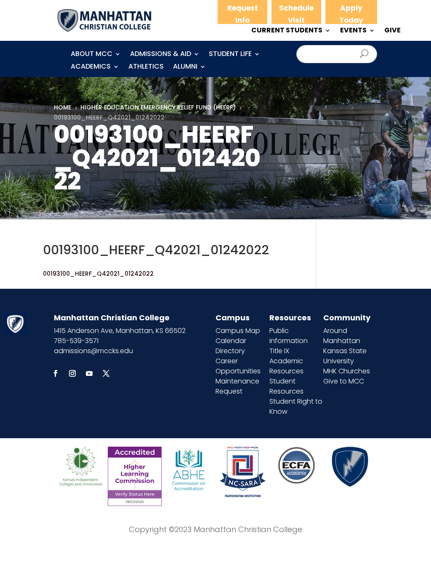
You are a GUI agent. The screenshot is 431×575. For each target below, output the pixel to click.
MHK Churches (346, 371)
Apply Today (351, 14)
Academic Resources (286, 366)
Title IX (279, 351)
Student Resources (286, 386)
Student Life (230, 55)
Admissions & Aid (160, 55)
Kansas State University (345, 356)
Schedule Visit (296, 14)
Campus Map (238, 330)
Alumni (185, 67)
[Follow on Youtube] (89, 373)
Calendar (231, 341)
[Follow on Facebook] (55, 373)
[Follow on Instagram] (72, 373)
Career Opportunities (238, 366)
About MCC (91, 55)
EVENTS (353, 31)
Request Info (242, 14)
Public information (288, 336)
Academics (91, 67)
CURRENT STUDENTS (286, 31)
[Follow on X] (106, 373)
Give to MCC (343, 381)
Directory (230, 351)
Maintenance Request (237, 386)
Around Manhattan (341, 336)
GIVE (392, 31)
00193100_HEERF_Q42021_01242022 (98, 273)
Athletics (146, 67)
